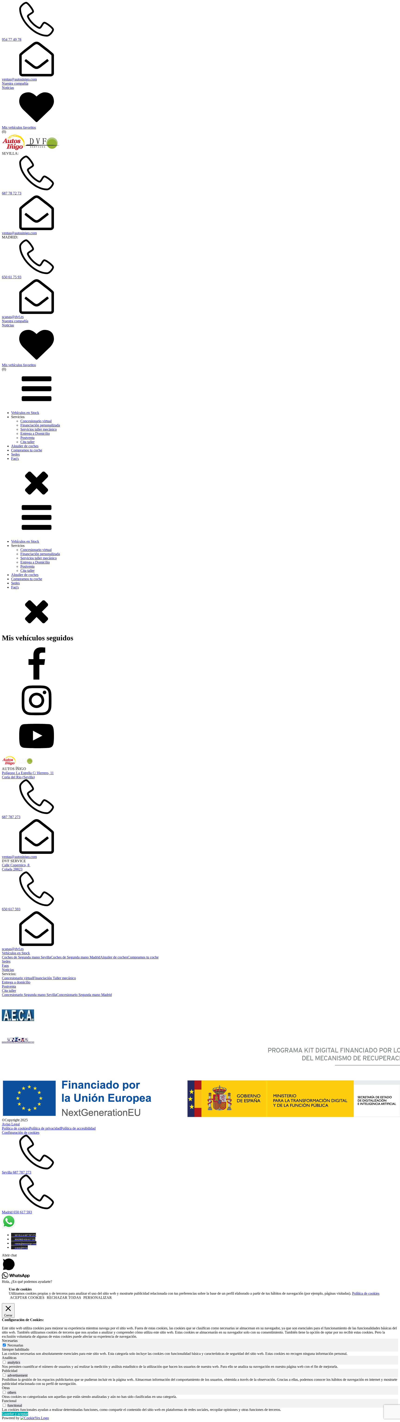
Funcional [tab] (9, 1401)
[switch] (4, 1362)
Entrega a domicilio (16, 982)
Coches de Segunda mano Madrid (75, 957)
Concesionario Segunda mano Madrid (84, 995)
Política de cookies (15, 1128)
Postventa (27, 438)
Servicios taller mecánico (38, 429)
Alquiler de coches (24, 446)
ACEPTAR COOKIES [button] (27, 1298)
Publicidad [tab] (9, 1371)
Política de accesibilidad (78, 1128)
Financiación (43, 978)
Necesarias (15, 1345)
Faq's (15, 458)
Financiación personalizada (40, 425)
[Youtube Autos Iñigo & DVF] (200, 736)
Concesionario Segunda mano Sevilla (29, 995)
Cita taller (27, 442)
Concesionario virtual (36, 421)
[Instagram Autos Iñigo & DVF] (200, 701)
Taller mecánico (64, 978)
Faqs (5, 966)
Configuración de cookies (20, 1132)
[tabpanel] (200, 1354)
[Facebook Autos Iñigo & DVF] (200, 665)
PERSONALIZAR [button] (97, 1298)
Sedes (15, 454)
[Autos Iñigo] (31, 149)
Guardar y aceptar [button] (15, 1414)
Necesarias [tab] (10, 1341)
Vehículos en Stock (25, 413)
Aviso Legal (11, 1124)
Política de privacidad (45, 1128)
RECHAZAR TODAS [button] (64, 1298)
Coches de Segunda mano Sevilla (26, 957)
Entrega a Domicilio (35, 433)
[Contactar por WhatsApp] (9, 1227)
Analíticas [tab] (9, 1358)
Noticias (8, 970)
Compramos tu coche (26, 450)
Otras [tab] (6, 1388)
